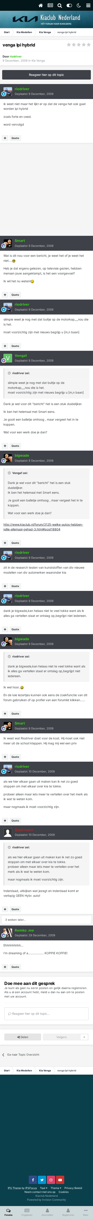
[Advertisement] (46, 189)
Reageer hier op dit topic (46, 75)
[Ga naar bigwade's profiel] (7, 458)
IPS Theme (14, 1188)
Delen (24, 1037)
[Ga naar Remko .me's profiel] (7, 933)
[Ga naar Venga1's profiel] (7, 358)
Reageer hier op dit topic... (30, 1013)
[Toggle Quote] (10, 373)
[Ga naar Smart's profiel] (7, 243)
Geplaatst (34, 94)
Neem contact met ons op (39, 1191)
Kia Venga (38, 60)
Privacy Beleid (73, 1188)
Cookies (64, 1191)
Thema (55, 1188)
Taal (43, 1188)
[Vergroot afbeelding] (13, 260)
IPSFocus (31, 1188)
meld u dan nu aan (53, 992)
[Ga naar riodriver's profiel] (7, 91)
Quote (15, 138)
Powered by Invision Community (46, 1199)
